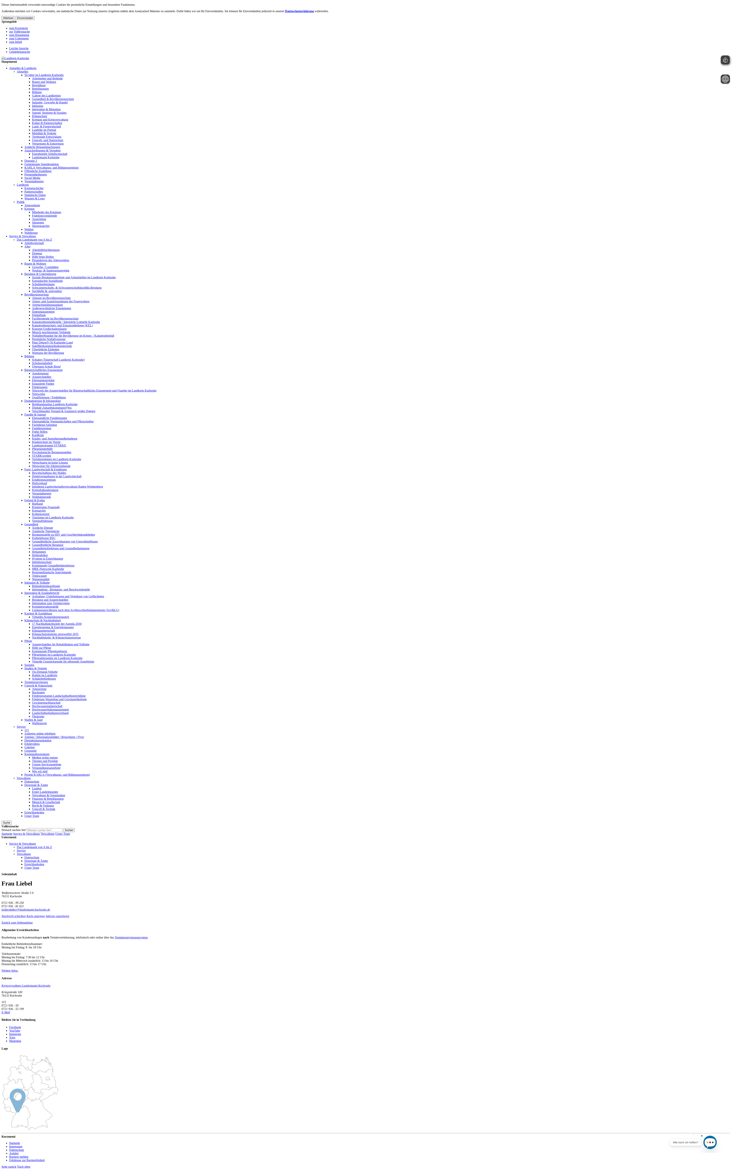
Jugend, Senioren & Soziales (49, 112)
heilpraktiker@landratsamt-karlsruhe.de (26, 909)
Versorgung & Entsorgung (48, 143)
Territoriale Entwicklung (46, 136)
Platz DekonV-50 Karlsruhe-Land (52, 342)
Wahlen (29, 229)
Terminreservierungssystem (131, 937)
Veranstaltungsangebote (46, 767)
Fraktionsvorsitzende (44, 215)
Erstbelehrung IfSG (43, 538)
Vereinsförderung (42, 520)
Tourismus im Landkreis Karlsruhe (53, 517)
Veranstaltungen (34, 181)
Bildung (37, 92)
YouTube (14, 1030)
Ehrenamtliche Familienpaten (49, 418)
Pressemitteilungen (35, 174)
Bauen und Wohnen (44, 81)
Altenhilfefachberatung (46, 250)
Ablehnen (8, 18)
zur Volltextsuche (19, 31)
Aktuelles (22, 71)
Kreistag (29, 208)
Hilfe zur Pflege (41, 647)
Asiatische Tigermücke (45, 531)
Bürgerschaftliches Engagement (43, 370)
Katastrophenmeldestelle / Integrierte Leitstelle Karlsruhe (66, 322)
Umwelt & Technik (43, 809)
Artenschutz (39, 689)
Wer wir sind (39, 771)
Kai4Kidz (38, 435)
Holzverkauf (39, 483)
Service (21, 726)
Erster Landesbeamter (45, 791)
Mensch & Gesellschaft (46, 802)
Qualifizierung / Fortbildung (49, 397)
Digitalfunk (39, 315)
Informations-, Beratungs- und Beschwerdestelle (61, 589)
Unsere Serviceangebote (46, 764)
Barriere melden (18, 1156)
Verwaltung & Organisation (48, 795)
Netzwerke (38, 394)
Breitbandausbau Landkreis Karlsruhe (55, 404)
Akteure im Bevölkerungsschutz (51, 298)
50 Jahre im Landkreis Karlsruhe (44, 75)
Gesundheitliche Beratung (47, 545)
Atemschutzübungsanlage (47, 304)
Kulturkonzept (40, 514)
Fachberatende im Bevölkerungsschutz (55, 318)
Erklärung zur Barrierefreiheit (27, 1160)
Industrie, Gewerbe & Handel (50, 102)
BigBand (37, 503)
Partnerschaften (33, 191)
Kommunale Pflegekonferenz (49, 651)
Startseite (7, 833)
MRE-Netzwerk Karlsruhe (48, 569)
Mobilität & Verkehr (44, 133)
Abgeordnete (32, 205)
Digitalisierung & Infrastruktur (42, 400)
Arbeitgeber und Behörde (47, 78)
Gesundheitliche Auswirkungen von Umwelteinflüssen (65, 541)
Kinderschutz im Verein (46, 442)
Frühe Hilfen (39, 431)
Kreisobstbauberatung (45, 490)
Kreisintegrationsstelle (45, 606)
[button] (17, 922)
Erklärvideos (32, 743)
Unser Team (31, 815)
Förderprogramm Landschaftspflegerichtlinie (59, 695)
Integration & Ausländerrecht (41, 593)
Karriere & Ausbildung (38, 613)
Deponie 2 (30, 160)
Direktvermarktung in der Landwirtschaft (56, 476)
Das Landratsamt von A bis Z (34, 239)
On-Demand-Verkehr (45, 671)
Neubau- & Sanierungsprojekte (50, 270)
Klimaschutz (39, 116)
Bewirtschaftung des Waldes (49, 472)
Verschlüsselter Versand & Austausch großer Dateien (63, 411)
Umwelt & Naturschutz (38, 685)
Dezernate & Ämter (36, 785)
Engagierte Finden (43, 383)
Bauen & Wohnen (35, 263)
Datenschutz (31, 781)
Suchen (69, 830)
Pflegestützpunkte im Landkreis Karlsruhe (57, 658)
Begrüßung (39, 85)
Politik (21, 202)
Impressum (15, 1146)
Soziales (29, 665)
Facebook (15, 1027)
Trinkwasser (39, 575)
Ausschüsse (39, 219)
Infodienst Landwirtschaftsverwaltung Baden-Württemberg (67, 486)
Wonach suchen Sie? (14, 830)
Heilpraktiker (40, 555)
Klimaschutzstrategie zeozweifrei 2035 (55, 634)
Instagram (15, 1034)
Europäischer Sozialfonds (47, 280)
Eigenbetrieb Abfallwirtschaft (49, 153)
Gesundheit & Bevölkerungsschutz (53, 99)
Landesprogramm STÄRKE (49, 445)
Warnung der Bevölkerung (48, 352)
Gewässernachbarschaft (46, 702)
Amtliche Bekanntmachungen (42, 147)
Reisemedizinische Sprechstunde (51, 572)
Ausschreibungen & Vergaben (42, 150)
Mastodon (15, 1041)
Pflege (28, 641)
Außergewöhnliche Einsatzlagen (51, 308)
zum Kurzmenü (18, 28)
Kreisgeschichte (33, 188)
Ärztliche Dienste (42, 527)
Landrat (36, 788)
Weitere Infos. (10, 970)
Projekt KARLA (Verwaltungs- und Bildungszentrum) (57, 774)
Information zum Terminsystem (51, 603)
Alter (27, 246)
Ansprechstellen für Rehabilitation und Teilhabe (60, 644)
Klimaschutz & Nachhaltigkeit (42, 620)
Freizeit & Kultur (34, 500)
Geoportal (30, 750)
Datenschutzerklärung (299, 11)
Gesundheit (31, 524)
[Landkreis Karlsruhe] (15, 58)
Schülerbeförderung (44, 678)
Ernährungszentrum (44, 479)
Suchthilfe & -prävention (47, 291)
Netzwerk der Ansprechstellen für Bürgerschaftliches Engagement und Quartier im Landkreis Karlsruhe (94, 390)
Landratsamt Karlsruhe (45, 157)
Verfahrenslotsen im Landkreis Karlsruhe (56, 459)
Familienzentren (41, 428)
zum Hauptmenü (19, 35)
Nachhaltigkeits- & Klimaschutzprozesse (56, 637)
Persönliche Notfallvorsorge (49, 339)
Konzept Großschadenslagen (49, 328)
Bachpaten (38, 692)
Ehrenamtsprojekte (43, 380)
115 (26, 730)
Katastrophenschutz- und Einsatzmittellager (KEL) (62, 325)
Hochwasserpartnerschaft (47, 706)
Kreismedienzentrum (36, 754)
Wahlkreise (31, 232)
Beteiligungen (40, 88)
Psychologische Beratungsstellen (51, 452)
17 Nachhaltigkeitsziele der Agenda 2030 (57, 623)
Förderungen (39, 387)
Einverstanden (25, 18)
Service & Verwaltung (22, 236)
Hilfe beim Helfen (43, 256)
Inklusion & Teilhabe (37, 582)
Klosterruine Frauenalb (46, 507)
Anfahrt (13, 1153)
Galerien (29, 747)
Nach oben (23, 1166)
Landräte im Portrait (44, 129)
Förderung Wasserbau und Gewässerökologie (59, 699)
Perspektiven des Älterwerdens (50, 260)
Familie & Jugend (35, 414)
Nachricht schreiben (14, 916)
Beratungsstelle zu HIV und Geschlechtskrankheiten (63, 534)
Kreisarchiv (39, 510)
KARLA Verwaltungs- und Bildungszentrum (51, 167)
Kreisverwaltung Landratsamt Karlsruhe (26, 985)
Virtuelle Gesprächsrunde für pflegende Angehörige (63, 661)
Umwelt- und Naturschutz (47, 140)
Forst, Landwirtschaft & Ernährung (45, 469)
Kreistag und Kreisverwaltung (50, 119)
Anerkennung (40, 373)
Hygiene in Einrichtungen (47, 558)
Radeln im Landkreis (44, 675)
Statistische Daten (35, 195)
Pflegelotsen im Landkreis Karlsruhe (54, 654)
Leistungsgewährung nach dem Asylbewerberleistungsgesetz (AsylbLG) (75, 610)
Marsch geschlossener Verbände (51, 332)
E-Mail (6, 1012)
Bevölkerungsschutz (36, 294)
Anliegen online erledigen (39, 733)
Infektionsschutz (42, 562)
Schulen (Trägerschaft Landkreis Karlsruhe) (58, 359)
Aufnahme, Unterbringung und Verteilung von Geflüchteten (68, 596)
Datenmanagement (43, 311)
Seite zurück (9, 1166)
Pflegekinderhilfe (42, 448)
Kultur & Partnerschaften (47, 123)
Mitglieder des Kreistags (46, 212)
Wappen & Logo (34, 198)
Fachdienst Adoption (44, 424)
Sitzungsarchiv (41, 226)
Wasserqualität (40, 579)
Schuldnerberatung (43, 284)
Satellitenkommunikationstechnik (52, 346)
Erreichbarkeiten (34, 812)
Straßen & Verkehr (35, 668)
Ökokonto (38, 716)
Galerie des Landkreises (46, 95)
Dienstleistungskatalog (37, 740)
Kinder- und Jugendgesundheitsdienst (54, 438)
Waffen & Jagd (33, 719)
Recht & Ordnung (43, 805)
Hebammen (39, 551)
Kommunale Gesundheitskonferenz (53, 565)
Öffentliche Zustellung (37, 171)
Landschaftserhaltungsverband (50, 713)
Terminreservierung (36, 682)
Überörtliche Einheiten (45, 349)
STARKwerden (41, 455)
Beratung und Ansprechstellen (50, 599)
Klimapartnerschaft (43, 630)
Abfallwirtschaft (34, 243)
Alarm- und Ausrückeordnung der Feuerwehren (60, 301)
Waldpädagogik (41, 496)
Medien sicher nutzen (45, 757)
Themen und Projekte (45, 761)
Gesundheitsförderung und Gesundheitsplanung (60, 548)
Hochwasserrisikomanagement (50, 709)
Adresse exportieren (57, 916)
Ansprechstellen (41, 376)
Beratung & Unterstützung (40, 274)
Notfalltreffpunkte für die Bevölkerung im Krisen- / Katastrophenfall (73, 335)
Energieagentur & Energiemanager (53, 627)
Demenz (37, 253)
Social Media (32, 178)
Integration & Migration (46, 109)
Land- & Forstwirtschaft (46, 126)
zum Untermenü (19, 38)
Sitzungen (38, 222)
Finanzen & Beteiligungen (48, 798)
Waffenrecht (39, 723)
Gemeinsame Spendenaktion (41, 164)
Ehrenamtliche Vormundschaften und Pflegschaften (63, 421)
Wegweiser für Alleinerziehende (51, 466)
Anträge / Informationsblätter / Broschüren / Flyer (54, 737)
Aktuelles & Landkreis (22, 68)
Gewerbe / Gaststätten (45, 267)
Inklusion (37, 105)
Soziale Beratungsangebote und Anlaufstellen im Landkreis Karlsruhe (74, 277)
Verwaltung (24, 778)
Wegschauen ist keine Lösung (50, 462)
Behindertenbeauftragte (46, 586)
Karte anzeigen (35, 916)
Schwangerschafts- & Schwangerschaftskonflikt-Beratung (67, 287)
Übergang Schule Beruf (46, 366)
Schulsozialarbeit (42, 363)
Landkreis (23, 184)
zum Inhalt (15, 41)
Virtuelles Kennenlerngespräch (50, 617)
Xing (12, 1037)
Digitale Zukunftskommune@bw (52, 407)
